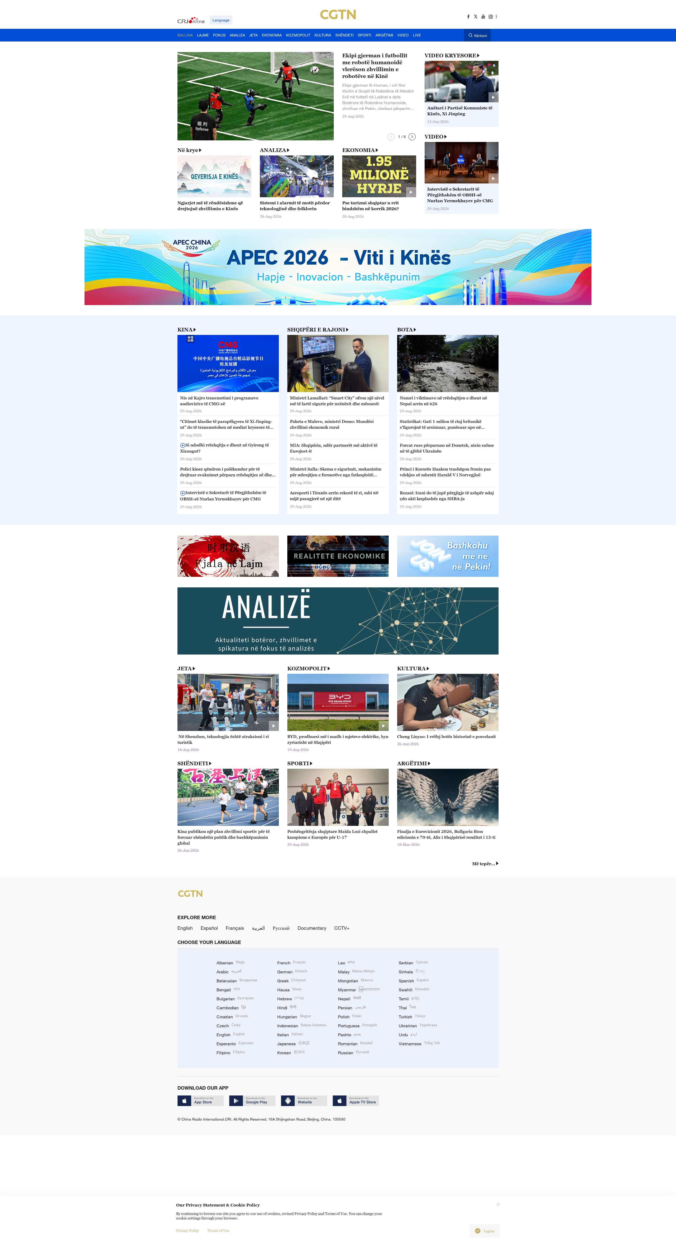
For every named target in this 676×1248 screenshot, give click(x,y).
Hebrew (290, 998)
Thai (407, 1007)
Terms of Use (218, 1230)
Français (235, 928)
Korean (291, 1052)
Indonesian (301, 1025)
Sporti (298, 763)
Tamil (409, 998)
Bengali (228, 989)
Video (434, 136)
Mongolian (355, 980)
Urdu (408, 1034)
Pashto (349, 1034)
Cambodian (231, 1007)
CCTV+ (342, 928)
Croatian (232, 1016)
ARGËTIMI (412, 763)
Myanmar (358, 989)
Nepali (349, 998)
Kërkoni (480, 35)
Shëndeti (192, 763)
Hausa (289, 989)
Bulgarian (235, 998)
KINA (185, 329)
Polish (350, 1016)
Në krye (187, 150)
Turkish (412, 1016)
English (185, 928)
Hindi (286, 1007)
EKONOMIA (358, 150)
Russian (353, 1052)
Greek (291, 980)
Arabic (229, 971)
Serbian (413, 962)
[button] (391, 136)
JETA (184, 668)
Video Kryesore (450, 55)
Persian (352, 1007)
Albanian (231, 962)
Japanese (293, 1043)
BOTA (405, 329)
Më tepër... (483, 863)
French (291, 962)
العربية (258, 928)
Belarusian (237, 980)
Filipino (231, 1052)
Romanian (355, 1043)
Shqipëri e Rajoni (316, 329)
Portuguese (357, 1025)
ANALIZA (273, 150)
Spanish (414, 980)
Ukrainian (418, 1025)
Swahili (414, 989)
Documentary (312, 928)
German (292, 971)
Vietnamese (419, 1043)
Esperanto (235, 1043)
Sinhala (412, 971)
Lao (346, 962)
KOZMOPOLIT (307, 668)
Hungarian (294, 1016)
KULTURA (411, 668)
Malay (356, 971)
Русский (281, 928)
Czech (229, 1025)
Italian (290, 1034)
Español (209, 928)
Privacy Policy (187, 1230)
